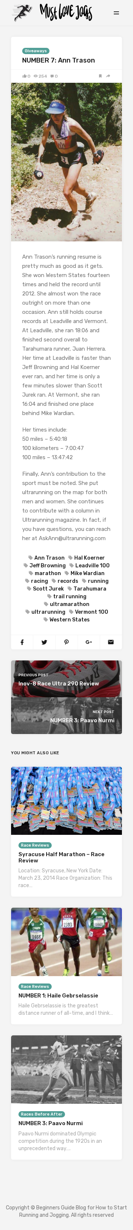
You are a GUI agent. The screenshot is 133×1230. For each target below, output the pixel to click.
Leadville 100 (92, 566)
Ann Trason (49, 558)
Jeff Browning (48, 566)
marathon (48, 573)
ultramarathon (69, 604)
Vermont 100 (91, 612)
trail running (69, 596)
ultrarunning (48, 612)
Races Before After (41, 1114)
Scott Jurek (48, 589)
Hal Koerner (89, 558)
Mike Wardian (88, 573)
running (98, 581)
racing (39, 581)
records (68, 581)
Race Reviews (35, 845)
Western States (70, 620)
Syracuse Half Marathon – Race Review (61, 857)
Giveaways (36, 51)
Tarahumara (90, 589)
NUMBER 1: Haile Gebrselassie (58, 995)
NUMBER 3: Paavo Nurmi (50, 1123)
